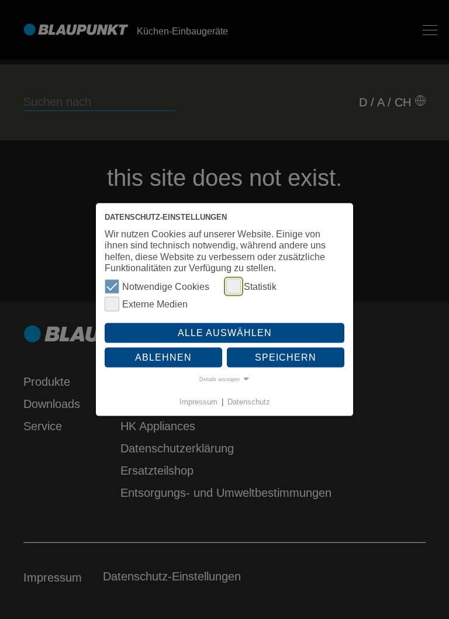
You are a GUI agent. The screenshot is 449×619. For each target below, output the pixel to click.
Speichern (285, 357)
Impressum (198, 401)
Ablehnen (163, 357)
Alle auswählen (225, 333)
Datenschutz (248, 401)
